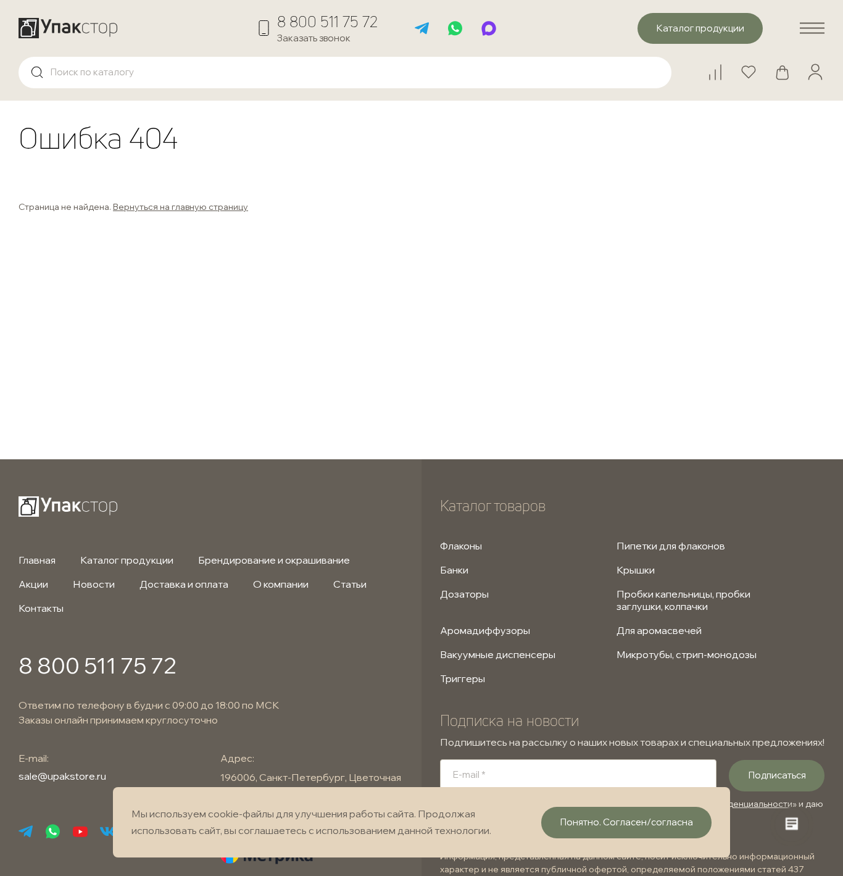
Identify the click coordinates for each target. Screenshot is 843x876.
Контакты (41, 608)
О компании (281, 584)
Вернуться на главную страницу (180, 206)
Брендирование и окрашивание (274, 560)
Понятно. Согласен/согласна (626, 822)
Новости (94, 584)
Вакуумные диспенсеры (497, 654)
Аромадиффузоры (485, 630)
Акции (33, 584)
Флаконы (461, 546)
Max (488, 28)
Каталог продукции (126, 560)
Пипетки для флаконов (671, 546)
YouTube (80, 831)
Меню (812, 28)
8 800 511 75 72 (327, 21)
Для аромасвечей (659, 630)
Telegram (422, 28)
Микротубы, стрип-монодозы (687, 654)
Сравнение (720, 67)
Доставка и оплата (183, 584)
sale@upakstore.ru (62, 776)
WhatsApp (455, 28)
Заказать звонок (314, 38)
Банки (454, 570)
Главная (37, 560)
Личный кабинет (815, 72)
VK (107, 831)
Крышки (636, 570)
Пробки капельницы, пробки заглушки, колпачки (683, 600)
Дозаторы (464, 594)
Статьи (350, 584)
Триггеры (462, 678)
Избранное (754, 67)
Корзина (787, 67)
